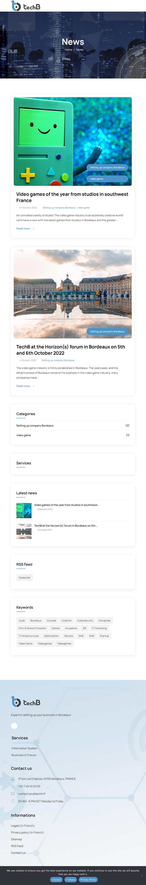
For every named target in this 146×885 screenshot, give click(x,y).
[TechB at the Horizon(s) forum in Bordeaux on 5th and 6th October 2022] (24, 531)
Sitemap (16, 839)
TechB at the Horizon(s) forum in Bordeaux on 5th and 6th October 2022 (70, 349)
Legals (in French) (23, 826)
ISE (84, 628)
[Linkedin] (14, 726)
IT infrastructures (29, 635)
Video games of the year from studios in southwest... (67, 505)
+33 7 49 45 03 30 (29, 786)
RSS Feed (17, 846)
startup (104, 635)
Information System (24, 748)
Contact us (18, 853)
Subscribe (24, 577)
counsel (51, 620)
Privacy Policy (88, 879)
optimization (51, 635)
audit (22, 620)
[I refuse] (141, 875)
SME (81, 635)
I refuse (70, 879)
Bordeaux (35, 620)
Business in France (24, 755)
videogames (45, 643)
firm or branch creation (32, 628)
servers (68, 635)
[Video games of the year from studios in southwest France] (24, 510)
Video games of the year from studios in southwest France (72, 197)
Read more (23, 228)
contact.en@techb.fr (32, 794)
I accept (56, 879)
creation (67, 620)
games (56, 628)
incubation (71, 628)
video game (23, 435)
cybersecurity (85, 620)
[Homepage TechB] (25, 5)
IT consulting (99, 628)
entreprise (104, 620)
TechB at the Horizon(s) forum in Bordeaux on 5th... (66, 525)
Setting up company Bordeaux (35, 425)
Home (68, 50)
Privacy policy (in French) (27, 832)
